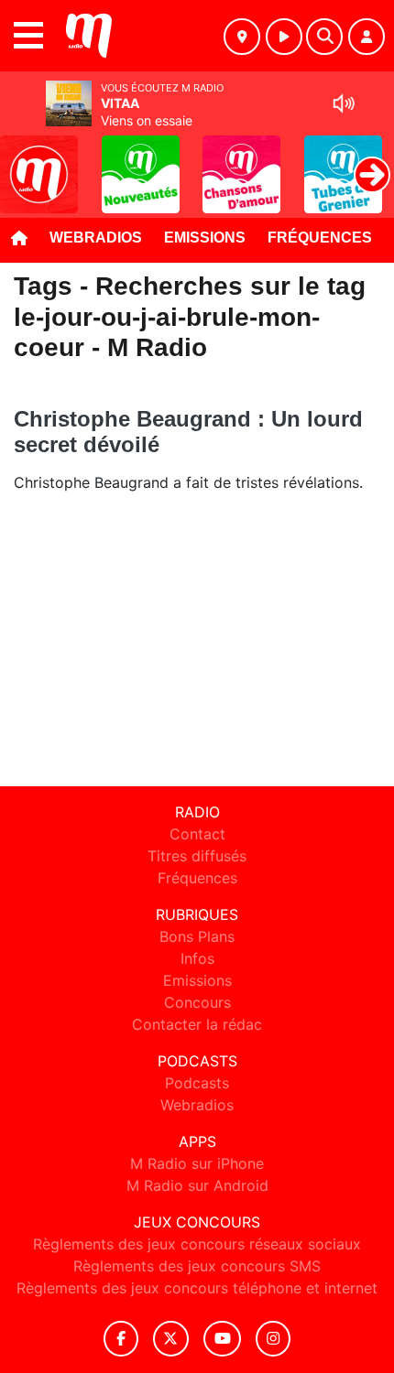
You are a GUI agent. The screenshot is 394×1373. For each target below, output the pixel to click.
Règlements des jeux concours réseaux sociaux (197, 1244)
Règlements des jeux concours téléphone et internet (197, 1288)
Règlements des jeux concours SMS (197, 1266)
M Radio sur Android (197, 1185)
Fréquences (320, 237)
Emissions (205, 237)
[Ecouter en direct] (284, 36)
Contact (197, 834)
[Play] (24, 161)
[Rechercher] (324, 36)
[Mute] (343, 103)
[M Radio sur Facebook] (121, 1339)
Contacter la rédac (197, 1024)
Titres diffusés (197, 856)
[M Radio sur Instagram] (273, 1339)
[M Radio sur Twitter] (171, 1339)
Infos (197, 958)
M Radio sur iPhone (197, 1163)
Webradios (95, 237)
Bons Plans (197, 936)
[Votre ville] (242, 36)
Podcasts (197, 1083)
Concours (197, 1002)
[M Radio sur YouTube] (222, 1339)
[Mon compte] (366, 36)
